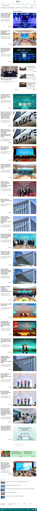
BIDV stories (27, 7)
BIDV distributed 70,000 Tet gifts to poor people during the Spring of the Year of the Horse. (6, 236)
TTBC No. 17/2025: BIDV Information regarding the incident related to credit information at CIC (6, 428)
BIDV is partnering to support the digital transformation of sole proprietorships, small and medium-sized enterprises (5, 465)
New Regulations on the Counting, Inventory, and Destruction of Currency (28, 452)
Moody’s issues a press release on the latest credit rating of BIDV (5, 253)
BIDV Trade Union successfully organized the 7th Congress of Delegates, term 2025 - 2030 (5, 324)
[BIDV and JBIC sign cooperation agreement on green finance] (24, 398)
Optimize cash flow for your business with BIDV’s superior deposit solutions (6, 96)
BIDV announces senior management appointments (31, 67)
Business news (5, 7)
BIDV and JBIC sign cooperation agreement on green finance (6, 392)
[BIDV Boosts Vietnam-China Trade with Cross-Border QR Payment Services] (24, 55)
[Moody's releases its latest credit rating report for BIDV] (24, 206)
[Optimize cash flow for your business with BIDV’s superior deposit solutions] (24, 101)
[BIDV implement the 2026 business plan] (24, 311)
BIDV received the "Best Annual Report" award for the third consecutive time (6, 340)
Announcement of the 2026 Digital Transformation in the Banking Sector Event (5, 32)
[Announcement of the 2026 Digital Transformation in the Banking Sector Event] (24, 38)
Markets (19, 7)
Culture (22, 7)
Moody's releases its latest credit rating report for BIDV (6, 200)
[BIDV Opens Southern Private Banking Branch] (22, 76)
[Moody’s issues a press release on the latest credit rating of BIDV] (24, 258)
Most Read (3, 479)
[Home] (1, 7)
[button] (4, 475)
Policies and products (11, 7)
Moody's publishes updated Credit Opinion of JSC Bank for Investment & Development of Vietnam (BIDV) (31, 84)
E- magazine (31, 7)
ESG (16, 7)
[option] (18, 469)
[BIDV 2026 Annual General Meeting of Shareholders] (24, 154)
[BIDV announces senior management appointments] (22, 68)
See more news (18, 444)
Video (2, 460)
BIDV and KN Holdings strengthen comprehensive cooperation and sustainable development (6, 289)
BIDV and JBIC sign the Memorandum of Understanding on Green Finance (6, 375)
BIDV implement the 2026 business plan (6, 304)
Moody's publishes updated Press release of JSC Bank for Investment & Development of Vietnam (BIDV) (6, 272)
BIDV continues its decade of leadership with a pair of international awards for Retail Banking (6, 184)
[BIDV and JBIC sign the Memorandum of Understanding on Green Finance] (24, 381)
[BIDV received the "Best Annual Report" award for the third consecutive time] (24, 346)
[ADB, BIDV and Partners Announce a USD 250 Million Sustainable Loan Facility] (24, 171)
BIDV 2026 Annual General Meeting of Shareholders (5, 148)
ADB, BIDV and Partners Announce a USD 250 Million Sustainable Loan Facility (6, 166)
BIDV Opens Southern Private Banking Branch (31, 75)
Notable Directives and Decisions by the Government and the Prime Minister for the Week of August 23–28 (16, 452)
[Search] (25, 6)
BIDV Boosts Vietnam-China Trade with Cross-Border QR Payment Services (6, 50)
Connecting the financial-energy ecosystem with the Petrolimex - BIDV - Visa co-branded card (6, 15)
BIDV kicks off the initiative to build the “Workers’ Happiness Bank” (9, 79)
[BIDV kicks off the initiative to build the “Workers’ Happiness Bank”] (9, 71)
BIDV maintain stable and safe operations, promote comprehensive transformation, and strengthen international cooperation (6, 411)
